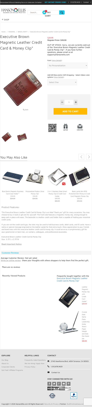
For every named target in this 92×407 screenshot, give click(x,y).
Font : (54, 60)
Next (89, 157)
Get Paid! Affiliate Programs (12, 370)
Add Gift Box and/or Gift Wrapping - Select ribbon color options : (68, 76)
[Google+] (59, 384)
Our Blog (5, 360)
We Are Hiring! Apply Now (34, 363)
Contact (86, 2)
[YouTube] (64, 384)
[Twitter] (54, 384)
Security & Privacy (52, 404)
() (56, 60)
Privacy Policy (30, 367)
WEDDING (11, 32)
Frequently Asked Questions (35, 360)
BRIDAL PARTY (22, 32)
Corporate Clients (8, 367)
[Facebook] (49, 384)
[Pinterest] (68, 384)
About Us (5, 363)
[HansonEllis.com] (18, 10)
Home (4, 32)
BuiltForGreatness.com (75, 404)
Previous (81, 157)
